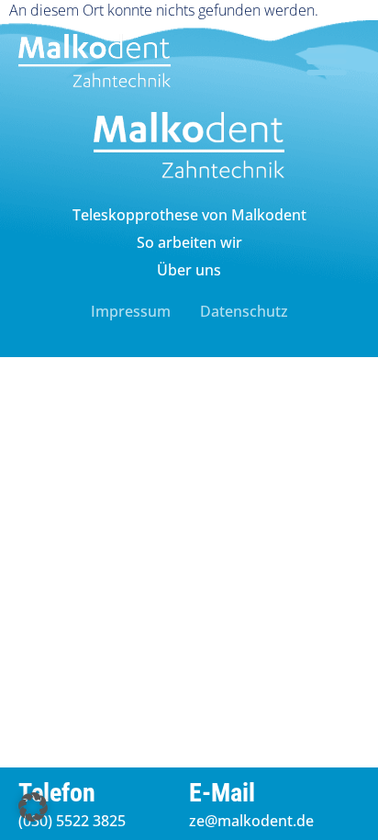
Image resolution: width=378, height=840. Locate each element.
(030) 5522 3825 (72, 821)
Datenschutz (244, 311)
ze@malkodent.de (251, 821)
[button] (327, 61)
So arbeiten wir (189, 242)
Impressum (131, 311)
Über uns (189, 270)
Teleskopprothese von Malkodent (189, 215)
